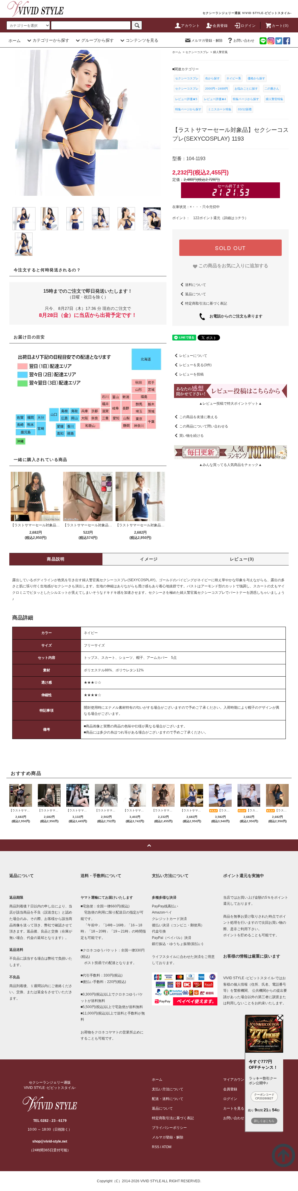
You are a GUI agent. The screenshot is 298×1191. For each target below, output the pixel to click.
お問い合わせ (243, 41)
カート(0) (280, 26)
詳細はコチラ (234, 218)
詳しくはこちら (264, 1120)
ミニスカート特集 (219, 109)
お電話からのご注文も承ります (234, 316)
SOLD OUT (230, 248)
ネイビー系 (233, 78)
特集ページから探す (246, 99)
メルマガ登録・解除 (207, 41)
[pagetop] (149, 845)
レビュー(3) (242, 559)
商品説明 (56, 559)
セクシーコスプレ (186, 78)
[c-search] (137, 25)
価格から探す (256, 78)
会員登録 (220, 26)
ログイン (248, 26)
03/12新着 (245, 109)
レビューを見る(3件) (195, 365)
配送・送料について (167, 1099)
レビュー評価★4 (215, 99)
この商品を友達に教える (198, 417)
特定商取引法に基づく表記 (206, 303)
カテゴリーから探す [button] (51, 40)
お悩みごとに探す (246, 88)
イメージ (149, 559)
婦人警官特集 (274, 99)
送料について (195, 285)
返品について (195, 294)
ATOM (166, 1147)
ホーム (14, 40)
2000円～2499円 (216, 88)
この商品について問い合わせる (203, 426)
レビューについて (193, 356)
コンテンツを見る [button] (142, 40)
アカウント (190, 26)
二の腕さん (272, 88)
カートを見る (233, 1108)
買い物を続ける (191, 436)
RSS (155, 1147)
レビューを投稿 (191, 374)
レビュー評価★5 (186, 99)
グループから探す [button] (97, 40)
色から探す (212, 78)
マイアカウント (235, 1080)
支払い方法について (167, 1089)
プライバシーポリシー (169, 1128)
